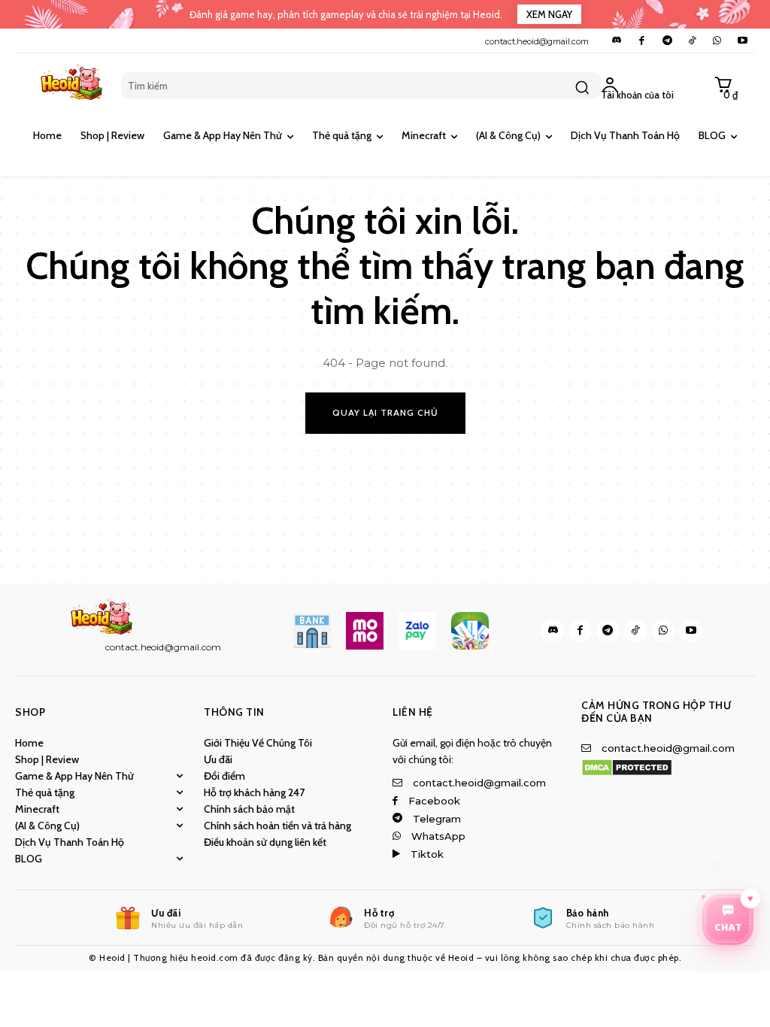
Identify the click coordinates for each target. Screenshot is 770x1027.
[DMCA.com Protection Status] (626, 773)
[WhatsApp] (717, 41)
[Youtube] (742, 41)
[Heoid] (77, 82)
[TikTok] (692, 41)
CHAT (728, 927)
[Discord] (617, 41)
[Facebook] (641, 41)
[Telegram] (666, 41)
